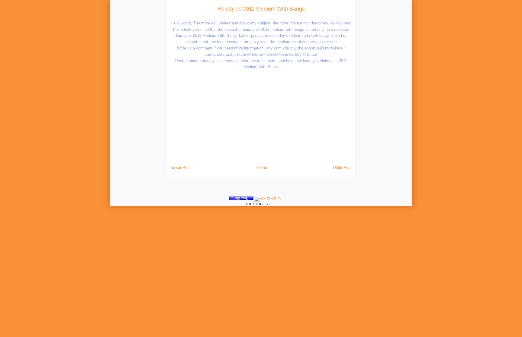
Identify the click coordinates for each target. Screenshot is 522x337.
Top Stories (256, 204)
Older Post (342, 167)
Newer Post (180, 167)
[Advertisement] (97, 90)
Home (262, 167)
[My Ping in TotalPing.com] (241, 199)
